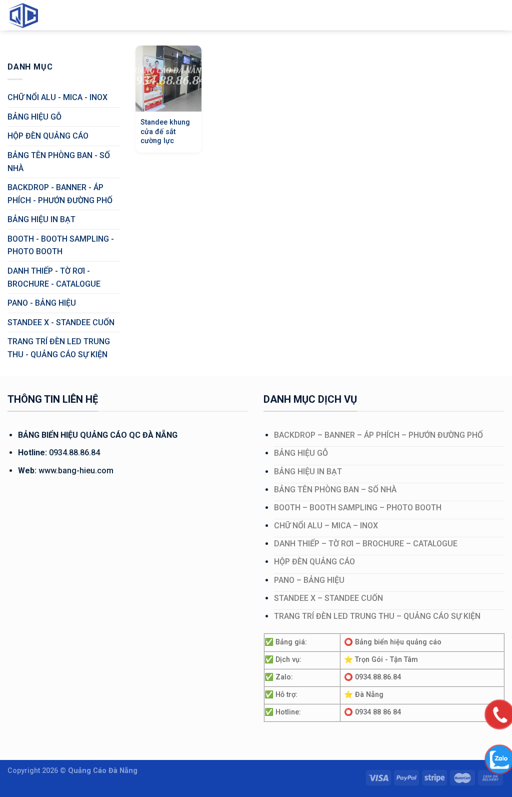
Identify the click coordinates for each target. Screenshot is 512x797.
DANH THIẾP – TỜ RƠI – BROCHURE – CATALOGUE (366, 543)
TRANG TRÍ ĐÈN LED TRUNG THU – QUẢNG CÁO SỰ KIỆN (377, 616)
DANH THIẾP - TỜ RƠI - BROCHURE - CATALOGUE (54, 277)
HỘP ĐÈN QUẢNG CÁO (48, 136)
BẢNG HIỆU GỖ (35, 117)
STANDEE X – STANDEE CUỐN (328, 598)
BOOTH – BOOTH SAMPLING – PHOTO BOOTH (358, 507)
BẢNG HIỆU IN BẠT (42, 219)
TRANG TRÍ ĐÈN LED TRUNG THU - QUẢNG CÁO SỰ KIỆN (59, 348)
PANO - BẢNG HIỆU (42, 303)
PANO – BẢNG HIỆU (309, 580)
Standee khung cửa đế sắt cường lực (165, 131)
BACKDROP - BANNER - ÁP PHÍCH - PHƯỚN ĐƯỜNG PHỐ (60, 194)
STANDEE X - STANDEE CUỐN (61, 322)
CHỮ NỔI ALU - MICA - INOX (58, 97)
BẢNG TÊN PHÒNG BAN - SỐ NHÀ (59, 162)
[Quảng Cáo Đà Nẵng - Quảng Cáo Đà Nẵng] (33, 15)
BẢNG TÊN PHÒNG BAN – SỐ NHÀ (335, 489)
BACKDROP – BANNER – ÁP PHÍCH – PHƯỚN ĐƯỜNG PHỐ (378, 435)
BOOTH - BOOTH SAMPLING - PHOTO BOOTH (61, 245)
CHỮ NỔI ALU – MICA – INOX (326, 525)
